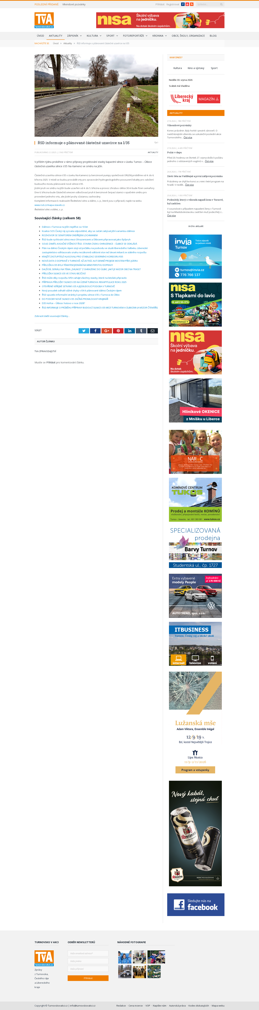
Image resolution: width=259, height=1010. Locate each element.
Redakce (121, 1005)
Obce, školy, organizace (188, 35)
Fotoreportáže (133, 35)
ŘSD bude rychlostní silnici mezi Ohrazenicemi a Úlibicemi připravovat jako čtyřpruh (86, 239)
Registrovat (172, 4)
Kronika (157, 35)
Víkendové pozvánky (73, 4)
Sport (110, 35)
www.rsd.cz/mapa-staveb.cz (50, 205)
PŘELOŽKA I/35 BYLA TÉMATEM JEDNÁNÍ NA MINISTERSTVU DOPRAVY (77, 265)
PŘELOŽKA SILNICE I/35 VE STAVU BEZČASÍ (64, 273)
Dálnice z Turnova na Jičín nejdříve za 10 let (65, 226)
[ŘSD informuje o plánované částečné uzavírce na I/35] (96, 96)
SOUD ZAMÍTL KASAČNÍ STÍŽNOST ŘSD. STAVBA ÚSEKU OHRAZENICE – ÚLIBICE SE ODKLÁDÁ (89, 243)
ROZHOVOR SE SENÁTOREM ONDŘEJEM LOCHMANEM (70, 235)
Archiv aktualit (195, 226)
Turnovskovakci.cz (58, 1005)
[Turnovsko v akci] (44, 19)
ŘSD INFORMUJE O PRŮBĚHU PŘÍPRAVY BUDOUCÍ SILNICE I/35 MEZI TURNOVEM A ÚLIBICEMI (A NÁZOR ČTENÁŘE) (100, 307)
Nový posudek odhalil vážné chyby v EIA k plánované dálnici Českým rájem (82, 290)
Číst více (188, 137)
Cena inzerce (136, 1005)
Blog (213, 35)
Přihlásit (160, 4)
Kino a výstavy (196, 68)
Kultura (92, 35)
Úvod (40, 35)
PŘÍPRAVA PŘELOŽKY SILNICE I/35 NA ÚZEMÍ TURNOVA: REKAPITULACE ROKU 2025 (84, 282)
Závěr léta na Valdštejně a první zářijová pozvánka (195, 176)
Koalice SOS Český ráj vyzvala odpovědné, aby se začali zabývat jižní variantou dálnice (88, 231)
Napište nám (159, 1005)
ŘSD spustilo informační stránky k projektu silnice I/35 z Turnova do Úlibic (81, 294)
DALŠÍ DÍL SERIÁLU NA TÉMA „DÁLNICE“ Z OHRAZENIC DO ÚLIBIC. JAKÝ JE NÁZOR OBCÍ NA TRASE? (91, 269)
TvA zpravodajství (45, 351)
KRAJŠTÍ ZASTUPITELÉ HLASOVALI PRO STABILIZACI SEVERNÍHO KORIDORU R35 (82, 256)
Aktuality (55, 35)
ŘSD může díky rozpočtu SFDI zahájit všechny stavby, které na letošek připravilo (84, 277)
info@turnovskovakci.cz (82, 1005)
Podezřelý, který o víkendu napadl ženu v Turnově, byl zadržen (195, 201)
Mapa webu (218, 1005)
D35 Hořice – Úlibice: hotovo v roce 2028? (63, 303)
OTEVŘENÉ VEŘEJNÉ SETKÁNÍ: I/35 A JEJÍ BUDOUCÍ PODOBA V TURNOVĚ (78, 286)
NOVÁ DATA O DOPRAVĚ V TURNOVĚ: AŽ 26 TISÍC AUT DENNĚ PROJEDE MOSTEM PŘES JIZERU (90, 260)
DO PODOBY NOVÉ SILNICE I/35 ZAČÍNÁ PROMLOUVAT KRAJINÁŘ (75, 299)
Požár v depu (174, 152)
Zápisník (72, 35)
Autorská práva (177, 1005)
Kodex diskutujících (199, 1005)
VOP (148, 1005)
